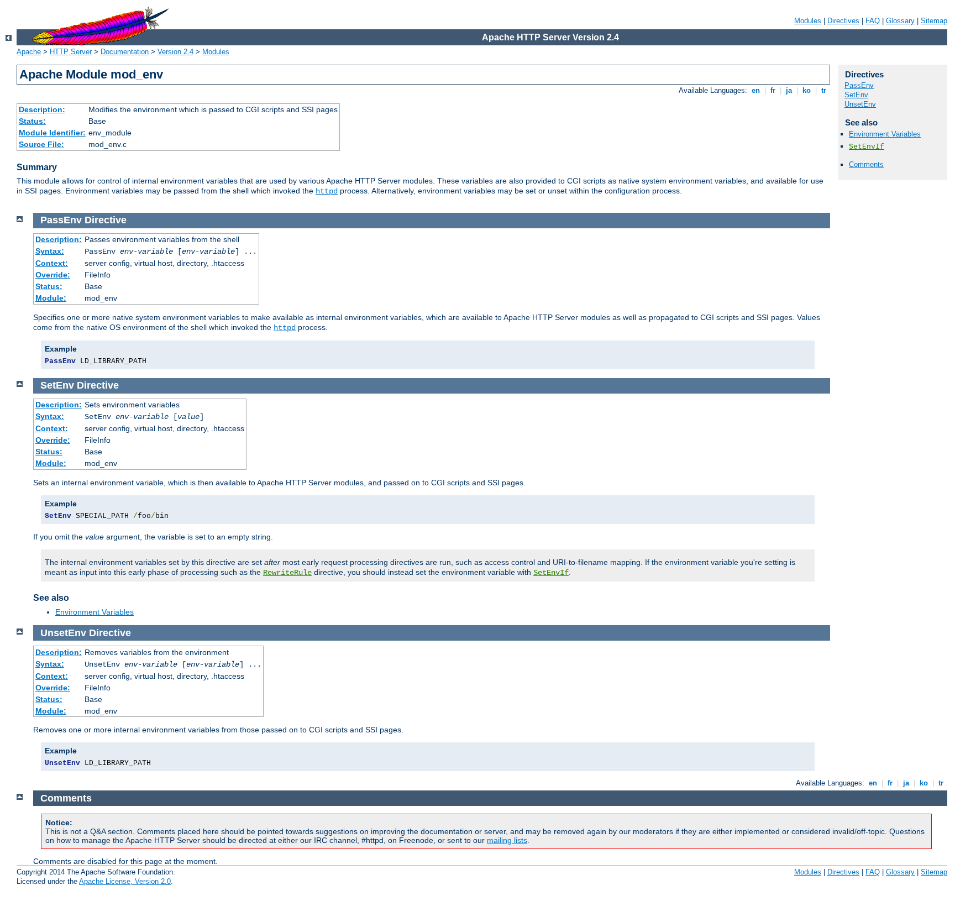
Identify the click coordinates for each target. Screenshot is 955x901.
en (755, 90)
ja (789, 90)
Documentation (125, 52)
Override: (52, 274)
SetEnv (856, 95)
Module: (50, 298)
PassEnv (859, 85)
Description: (42, 109)
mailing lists (507, 840)
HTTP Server (71, 52)
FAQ (872, 21)
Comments (866, 164)
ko (806, 90)
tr (823, 90)
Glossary (900, 21)
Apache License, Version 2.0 (125, 881)
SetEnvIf (866, 147)
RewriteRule (287, 572)
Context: (51, 263)
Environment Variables (885, 134)
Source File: (41, 144)
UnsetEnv (860, 104)
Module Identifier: (52, 132)
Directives (843, 21)
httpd (327, 191)
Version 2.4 (175, 52)
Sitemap (934, 21)
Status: (32, 121)
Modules (807, 21)
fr (773, 90)
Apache (29, 52)
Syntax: (49, 251)
